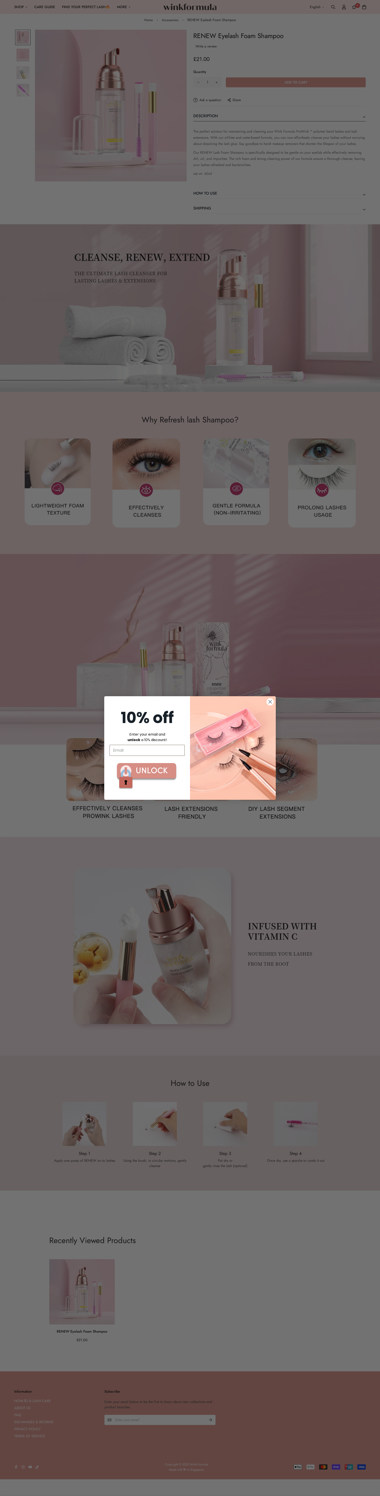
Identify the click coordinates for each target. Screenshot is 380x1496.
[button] (147, 776)
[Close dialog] (270, 702)
